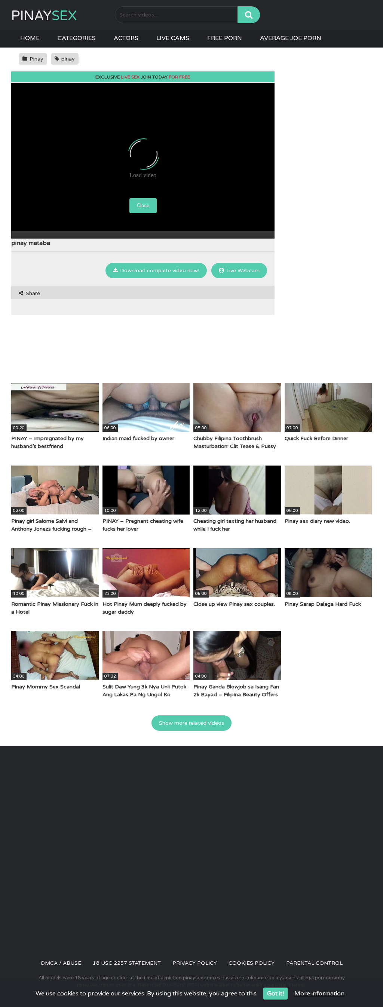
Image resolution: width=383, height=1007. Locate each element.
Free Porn (224, 38)
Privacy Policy (194, 963)
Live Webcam (242, 270)
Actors (126, 38)
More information (319, 993)
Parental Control (314, 963)
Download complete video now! (159, 270)
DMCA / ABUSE (61, 963)
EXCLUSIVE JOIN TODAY (142, 77)
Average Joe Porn (290, 38)
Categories (77, 38)
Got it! (275, 993)
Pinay (44, 16)
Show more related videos (191, 723)
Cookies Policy (252, 963)
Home (30, 38)
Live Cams (172, 38)
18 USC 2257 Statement (127, 963)
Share (32, 293)
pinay (67, 59)
